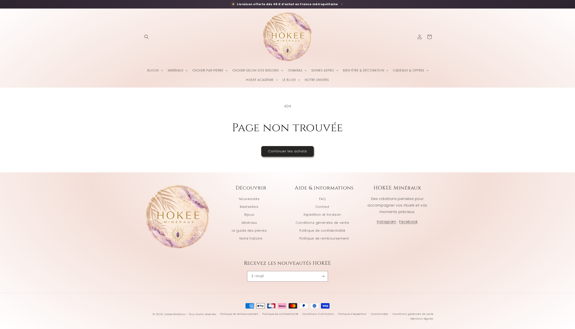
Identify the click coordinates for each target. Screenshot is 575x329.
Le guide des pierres (249, 230)
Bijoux (249, 214)
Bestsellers (249, 207)
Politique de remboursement (324, 238)
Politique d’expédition (352, 314)
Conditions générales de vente (322, 222)
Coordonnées (379, 314)
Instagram (386, 221)
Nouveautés (249, 199)
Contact (322, 207)
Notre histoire (250, 238)
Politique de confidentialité (322, 230)
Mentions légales (421, 318)
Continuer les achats (287, 151)
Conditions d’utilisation (318, 314)
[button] (146, 37)
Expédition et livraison (322, 214)
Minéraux (249, 222)
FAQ (322, 199)
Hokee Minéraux (175, 314)
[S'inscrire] (323, 276)
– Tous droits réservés (201, 314)
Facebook (408, 221)
